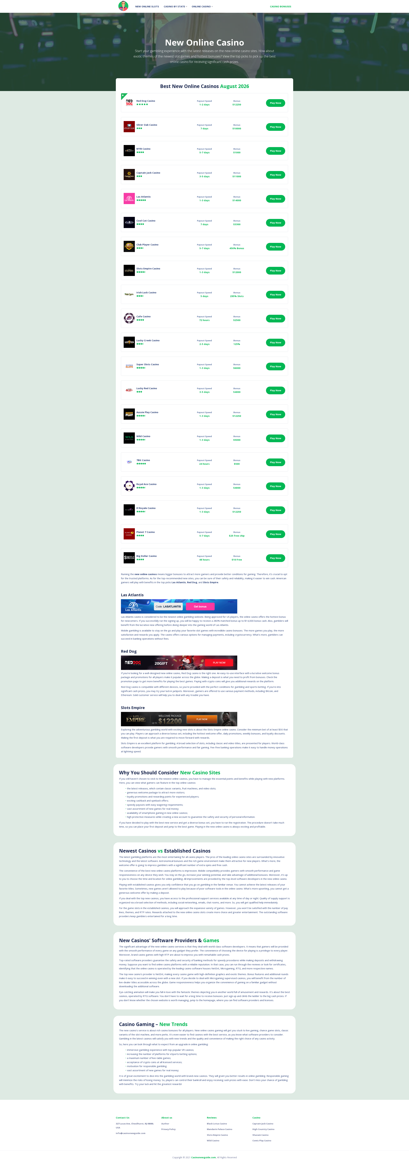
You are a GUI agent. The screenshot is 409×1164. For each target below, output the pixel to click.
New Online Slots (147, 6)
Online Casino (201, 6)
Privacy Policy (168, 1129)
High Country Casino (263, 1129)
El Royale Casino (146, 508)
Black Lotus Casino (217, 1123)
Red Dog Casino (145, 100)
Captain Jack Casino (262, 1123)
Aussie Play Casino (147, 412)
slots (203, 912)
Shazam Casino (260, 1134)
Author (165, 1123)
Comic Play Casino (261, 1140)
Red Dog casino (190, 673)
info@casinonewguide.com (130, 1133)
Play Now (275, 102)
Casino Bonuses (280, 6)
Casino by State (174, 6)
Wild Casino (213, 1140)
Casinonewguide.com (203, 1157)
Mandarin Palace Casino (219, 1129)
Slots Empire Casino (148, 268)
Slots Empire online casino (222, 729)
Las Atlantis (143, 196)
